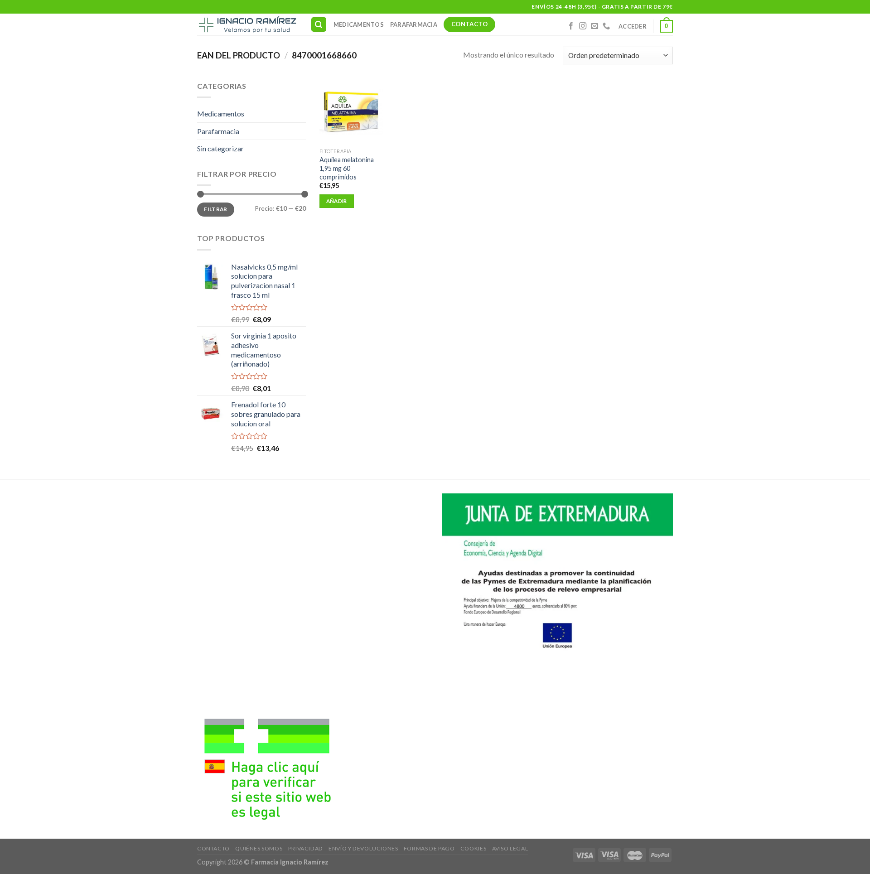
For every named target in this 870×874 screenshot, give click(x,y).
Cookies (473, 848)
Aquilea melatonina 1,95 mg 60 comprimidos (346, 168)
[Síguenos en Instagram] (582, 26)
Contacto (213, 848)
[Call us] (606, 26)
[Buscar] (319, 24)
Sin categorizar (220, 148)
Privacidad (305, 848)
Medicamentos (359, 24)
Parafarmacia (413, 24)
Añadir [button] (336, 201)
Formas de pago (429, 848)
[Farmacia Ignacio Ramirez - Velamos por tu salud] (247, 24)
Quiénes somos (258, 848)
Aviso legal (510, 848)
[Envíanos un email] (594, 26)
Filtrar (215, 209)
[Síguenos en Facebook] (571, 26)
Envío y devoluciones (363, 848)
